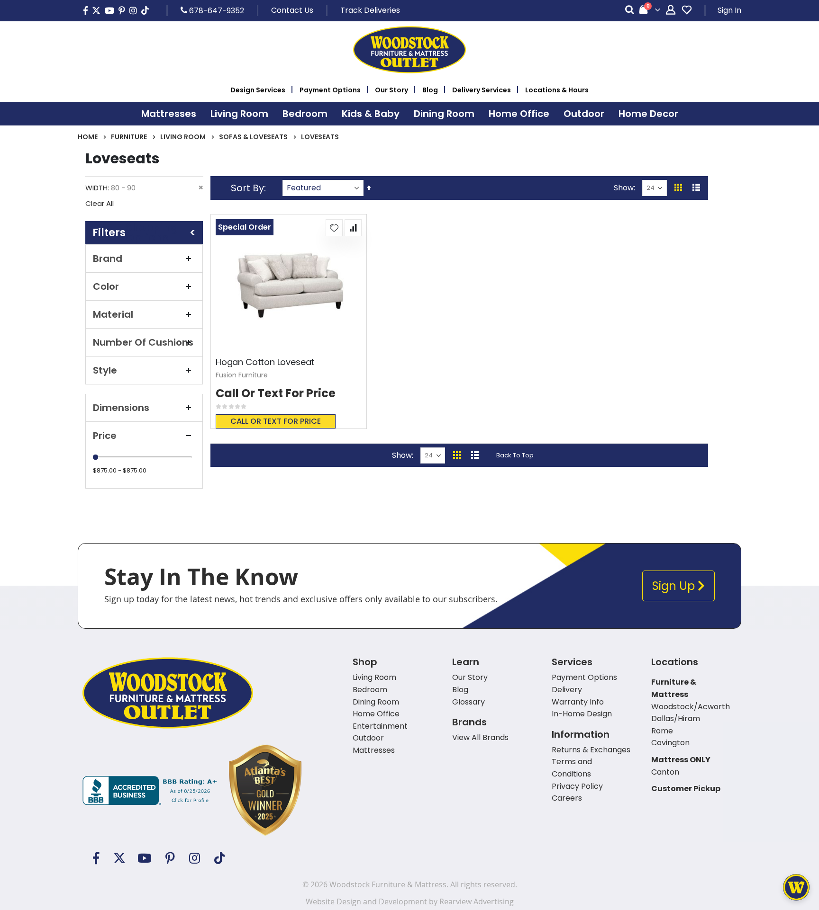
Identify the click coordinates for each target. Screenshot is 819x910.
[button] (334, 227)
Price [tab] (105, 435)
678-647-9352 (215, 10)
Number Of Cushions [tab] (143, 342)
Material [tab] (113, 314)
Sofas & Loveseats (253, 137)
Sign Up (675, 586)
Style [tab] (105, 370)
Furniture (129, 137)
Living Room (183, 137)
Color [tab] (106, 286)
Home (88, 137)
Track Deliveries (370, 10)
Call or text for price (275, 421)
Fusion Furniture (242, 375)
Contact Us (292, 10)
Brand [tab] (107, 258)
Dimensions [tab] (121, 407)
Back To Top (515, 455)
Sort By (247, 188)
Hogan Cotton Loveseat (265, 362)
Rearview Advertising (476, 901)
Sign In (729, 10)
